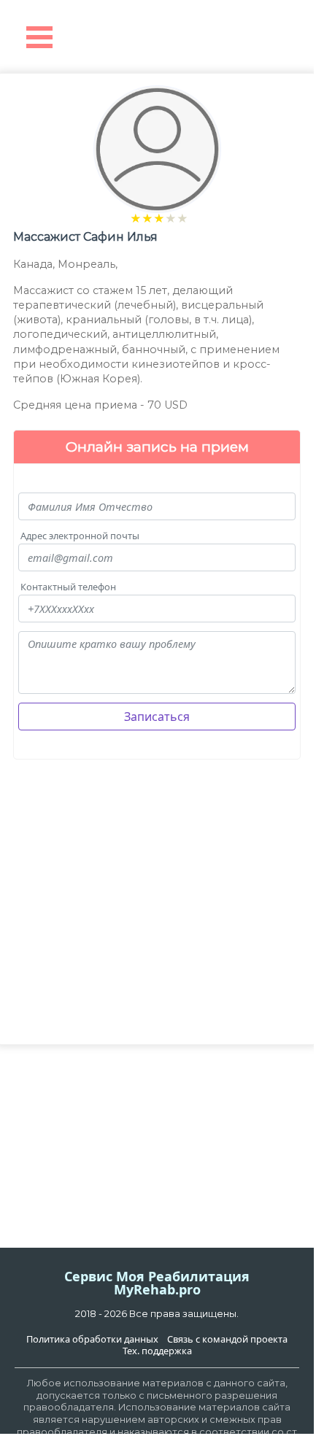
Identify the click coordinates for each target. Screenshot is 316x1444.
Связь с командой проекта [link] (227, 1339)
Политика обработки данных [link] (92, 1339)
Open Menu (39, 37)
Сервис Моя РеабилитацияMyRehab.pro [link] (157, 1283)
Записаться (157, 717)
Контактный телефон (68, 587)
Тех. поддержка (157, 1351)
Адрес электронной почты (79, 536)
